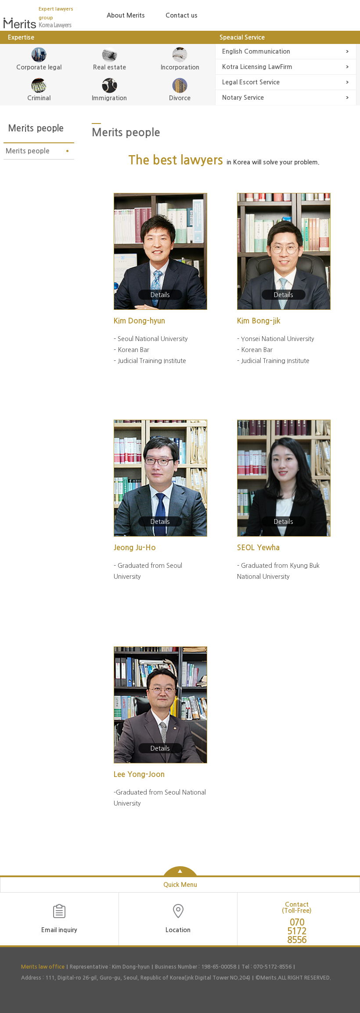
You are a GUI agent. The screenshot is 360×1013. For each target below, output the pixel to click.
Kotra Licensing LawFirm (257, 67)
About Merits (126, 15)
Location (178, 930)
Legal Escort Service (251, 82)
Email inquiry (59, 930)
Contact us (182, 15)
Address (31, 977)
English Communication (256, 51)
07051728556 (296, 928)
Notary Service (243, 97)
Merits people (28, 151)
